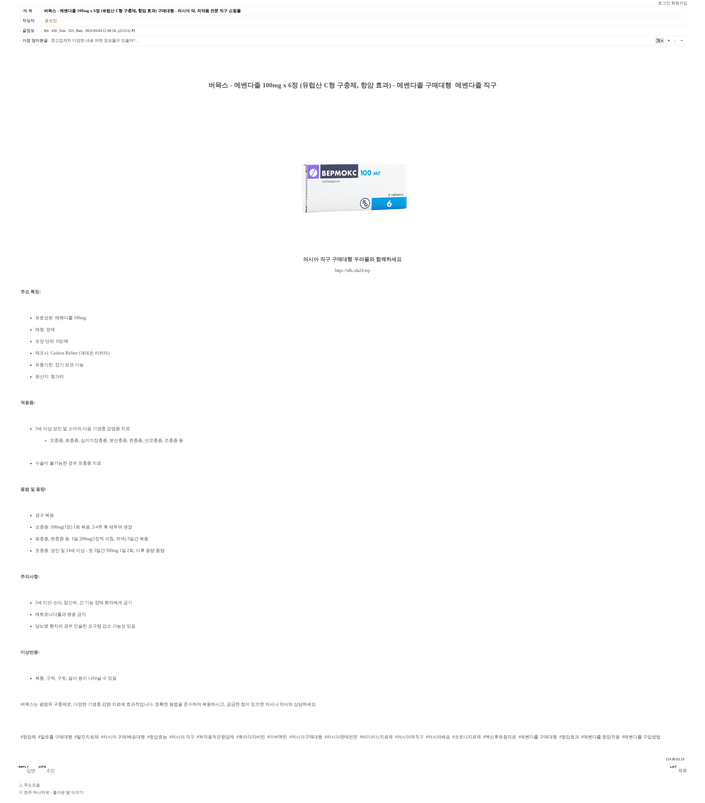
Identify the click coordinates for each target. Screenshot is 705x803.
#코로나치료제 (466, 737)
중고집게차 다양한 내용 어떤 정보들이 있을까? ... (95, 41)
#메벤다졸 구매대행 (537, 737)
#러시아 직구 (182, 737)
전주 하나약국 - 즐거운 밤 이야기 (53, 793)
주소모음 (32, 785)
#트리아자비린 (250, 737)
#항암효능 (157, 737)
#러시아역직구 (409, 737)
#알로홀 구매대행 (55, 737)
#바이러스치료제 (376, 737)
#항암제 (28, 737)
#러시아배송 (438, 737)
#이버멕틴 (277, 737)
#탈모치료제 (87, 737)
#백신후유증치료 (499, 737)
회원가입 (679, 3)
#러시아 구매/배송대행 (123, 737)
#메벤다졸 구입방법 (641, 737)
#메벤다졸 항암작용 (600, 737)
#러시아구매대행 (305, 737)
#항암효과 (569, 737)
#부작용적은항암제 (215, 737)
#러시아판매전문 (341, 737)
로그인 (664, 3)
